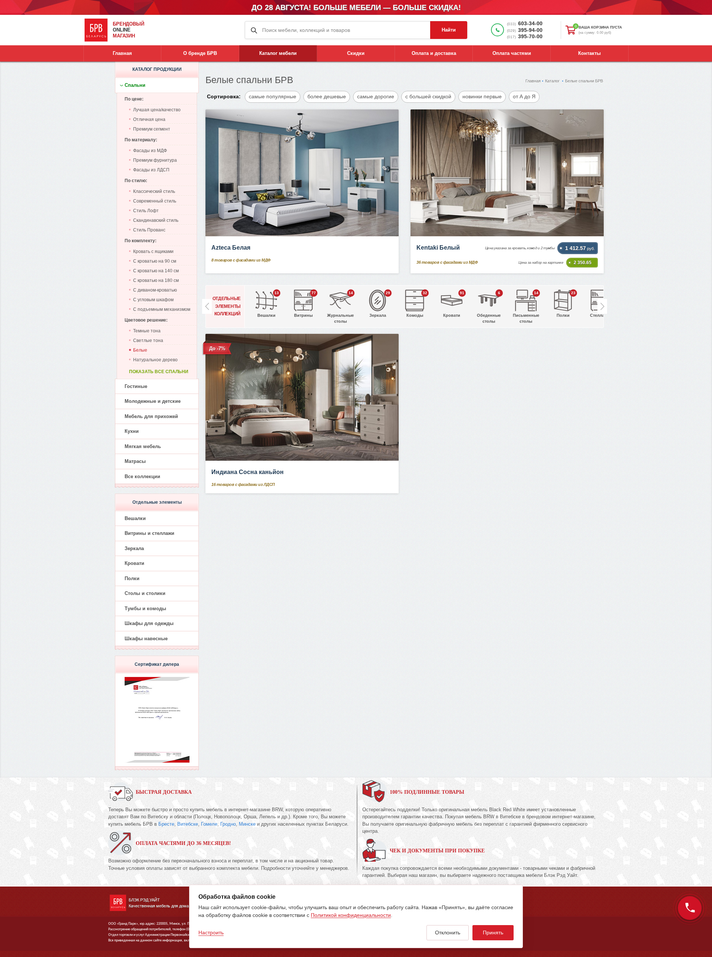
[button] (602, 306)
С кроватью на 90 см (154, 261)
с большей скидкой (428, 96)
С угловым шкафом (153, 299)
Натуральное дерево (155, 359)
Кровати (134, 563)
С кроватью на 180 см (156, 280)
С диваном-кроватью (155, 290)
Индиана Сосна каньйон (247, 472)
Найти (449, 30)
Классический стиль (154, 191)
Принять (493, 932)
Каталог (552, 81)
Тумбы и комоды (145, 608)
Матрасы (135, 461)
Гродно (228, 824)
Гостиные (136, 386)
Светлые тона (148, 340)
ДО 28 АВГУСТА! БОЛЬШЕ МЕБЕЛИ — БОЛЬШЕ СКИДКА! (356, 7)
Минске (247, 824)
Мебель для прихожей (151, 416)
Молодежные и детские (153, 401)
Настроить (211, 932)
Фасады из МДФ (150, 150)
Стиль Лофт (146, 210)
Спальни (135, 85)
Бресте (166, 824)
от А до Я (524, 96)
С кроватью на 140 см (156, 270)
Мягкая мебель (143, 446)
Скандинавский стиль (155, 220)
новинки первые (482, 96)
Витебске (187, 824)
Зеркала (134, 548)
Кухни (132, 431)
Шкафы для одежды (149, 623)
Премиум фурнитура (155, 160)
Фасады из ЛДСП (151, 169)
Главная (122, 53)
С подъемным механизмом (161, 309)
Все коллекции (142, 476)
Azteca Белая (230, 247)
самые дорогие (375, 96)
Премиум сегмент (151, 129)
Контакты (589, 53)
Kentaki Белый (438, 247)
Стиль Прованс (149, 230)
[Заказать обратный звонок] (690, 908)
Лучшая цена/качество (157, 109)
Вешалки (135, 518)
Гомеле (209, 824)
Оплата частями (511, 53)
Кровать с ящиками (153, 251)
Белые (140, 350)
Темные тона (147, 330)
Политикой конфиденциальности (351, 915)
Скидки (356, 53)
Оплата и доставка (434, 53)
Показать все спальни (158, 371)
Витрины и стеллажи (149, 533)
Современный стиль (154, 201)
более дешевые (326, 96)
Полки (132, 578)
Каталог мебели (278, 53)
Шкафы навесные (146, 638)
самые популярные (272, 96)
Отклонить (447, 932)
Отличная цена (149, 119)
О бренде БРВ (200, 53)
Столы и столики (145, 593)
